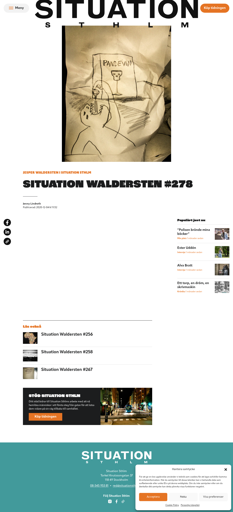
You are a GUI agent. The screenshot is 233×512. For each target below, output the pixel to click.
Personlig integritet (190, 505)
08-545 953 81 (99, 485)
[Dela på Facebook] (7, 222)
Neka (183, 497)
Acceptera (153, 497)
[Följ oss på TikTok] (123, 501)
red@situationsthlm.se (128, 485)
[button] (226, 469)
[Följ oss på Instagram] (110, 501)
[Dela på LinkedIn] (7, 232)
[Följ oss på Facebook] (116, 501)
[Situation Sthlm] (116, 457)
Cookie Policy (172, 505)
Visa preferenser (213, 497)
